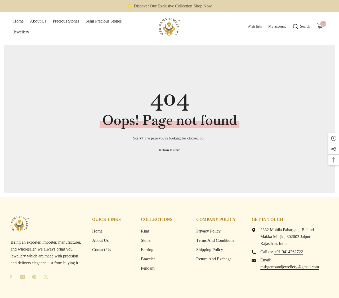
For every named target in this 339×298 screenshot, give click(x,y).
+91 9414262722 (288, 251)
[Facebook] (11, 277)
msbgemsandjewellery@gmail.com (289, 267)
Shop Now (203, 6)
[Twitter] (46, 277)
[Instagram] (22, 277)
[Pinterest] (34, 277)
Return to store (169, 150)
